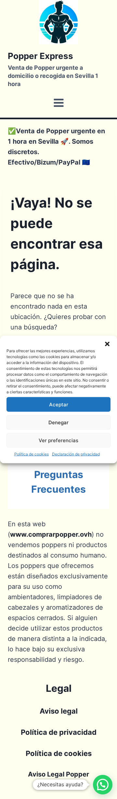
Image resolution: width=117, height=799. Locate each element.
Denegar (58, 422)
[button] (107, 344)
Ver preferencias (58, 440)
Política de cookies (31, 454)
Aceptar (58, 404)
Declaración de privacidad (76, 454)
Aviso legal (59, 711)
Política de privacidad (59, 732)
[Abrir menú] (58, 102)
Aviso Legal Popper (58, 774)
